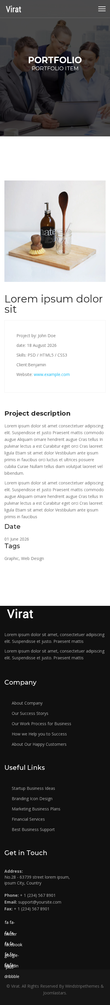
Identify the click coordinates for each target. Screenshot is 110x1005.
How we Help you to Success (39, 734)
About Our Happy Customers (39, 744)
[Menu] (102, 9)
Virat (15, 986)
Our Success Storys (29, 713)
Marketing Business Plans (35, 809)
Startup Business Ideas (33, 788)
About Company (27, 703)
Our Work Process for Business (41, 723)
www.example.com (52, 374)
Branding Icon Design (32, 798)
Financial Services (28, 819)
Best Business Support (33, 829)
